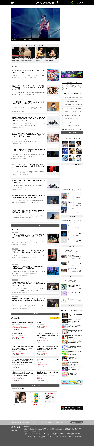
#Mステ (64, 88)
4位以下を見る (72, 216)
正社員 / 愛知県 (18, 336)
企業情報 (80, 422)
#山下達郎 (76, 84)
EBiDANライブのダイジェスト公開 (73, 111)
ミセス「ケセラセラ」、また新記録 (73, 108)
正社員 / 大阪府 (47, 376)
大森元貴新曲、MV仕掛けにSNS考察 (73, 104)
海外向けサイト (51, 422)
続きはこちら (36, 385)
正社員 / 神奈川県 (47, 338)
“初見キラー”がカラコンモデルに (72, 118)
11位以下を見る (72, 132)
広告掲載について (27, 422)
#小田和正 (70, 84)
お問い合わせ (35, 422)
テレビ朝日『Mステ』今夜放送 (72, 125)
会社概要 (13, 422)
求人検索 (55, 318)
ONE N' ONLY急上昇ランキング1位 (73, 129)
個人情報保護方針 (59, 422)
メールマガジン (43, 422)
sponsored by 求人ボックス (17, 388)
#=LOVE (64, 84)
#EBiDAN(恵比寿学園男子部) (68, 86)
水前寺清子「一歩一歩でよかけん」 (73, 115)
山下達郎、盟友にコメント (71, 101)
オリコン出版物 (19, 422)
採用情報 (74, 422)
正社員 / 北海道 (23, 350)
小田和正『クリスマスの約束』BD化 (73, 97)
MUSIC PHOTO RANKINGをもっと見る (72, 164)
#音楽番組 (78, 86)
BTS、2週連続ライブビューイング (73, 122)
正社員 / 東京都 (23, 326)
